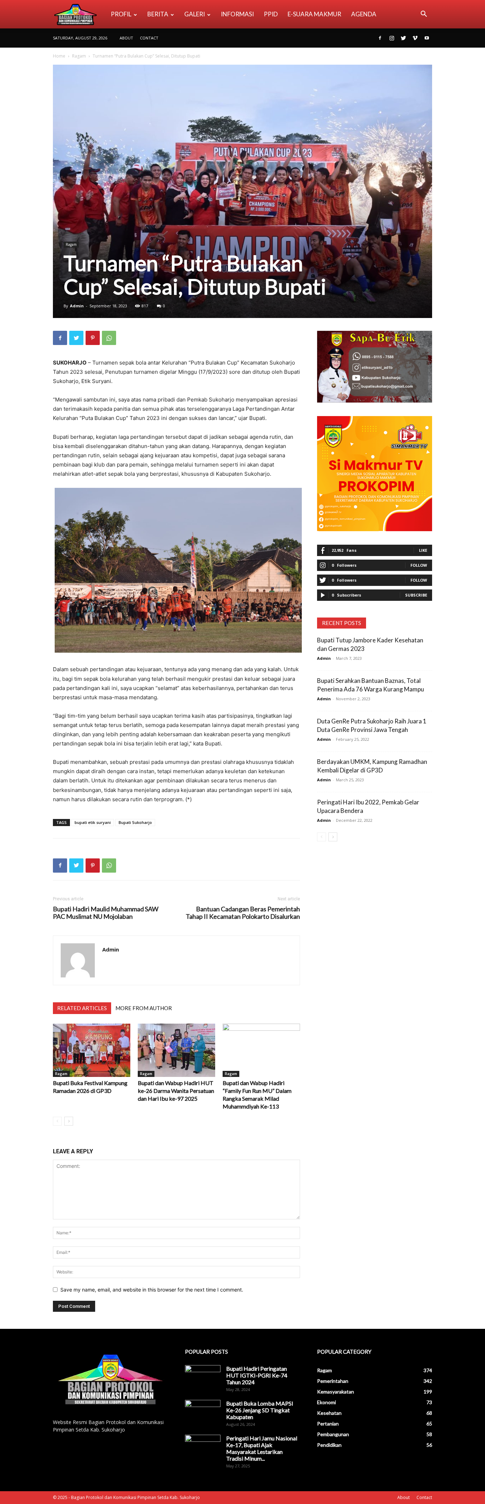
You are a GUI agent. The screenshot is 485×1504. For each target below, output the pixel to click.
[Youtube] (426, 38)
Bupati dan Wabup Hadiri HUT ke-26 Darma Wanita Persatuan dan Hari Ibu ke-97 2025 (176, 1090)
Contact (149, 38)
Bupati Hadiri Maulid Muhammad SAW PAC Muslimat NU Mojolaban (105, 912)
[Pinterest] (93, 338)
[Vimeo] (415, 38)
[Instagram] (391, 38)
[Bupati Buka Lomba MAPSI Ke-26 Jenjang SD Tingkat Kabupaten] (202, 1412)
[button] (423, 14)
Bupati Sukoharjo (135, 822)
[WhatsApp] (109, 338)
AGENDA (363, 14)
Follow (418, 565)
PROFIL (121, 14)
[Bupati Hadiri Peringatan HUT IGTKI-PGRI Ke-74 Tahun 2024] (202, 1377)
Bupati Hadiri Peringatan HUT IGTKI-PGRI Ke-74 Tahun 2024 (256, 1375)
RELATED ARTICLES (82, 1008)
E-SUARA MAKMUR (314, 14)
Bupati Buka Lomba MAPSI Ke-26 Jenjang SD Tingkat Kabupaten (259, 1410)
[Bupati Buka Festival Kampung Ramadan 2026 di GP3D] (91, 1050)
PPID (271, 14)
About (126, 38)
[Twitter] (403, 38)
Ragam (79, 56)
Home (59, 56)
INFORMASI (237, 14)
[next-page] (68, 1121)
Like (423, 550)
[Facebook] (380, 38)
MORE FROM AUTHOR (143, 1008)
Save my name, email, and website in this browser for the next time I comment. (151, 1290)
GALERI (194, 14)
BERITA (157, 14)
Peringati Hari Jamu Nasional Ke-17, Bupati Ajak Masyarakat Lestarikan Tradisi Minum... (261, 1448)
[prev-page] (57, 1121)
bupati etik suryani (93, 822)
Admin (77, 305)
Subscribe (416, 595)
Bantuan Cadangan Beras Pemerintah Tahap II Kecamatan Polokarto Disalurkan (243, 912)
